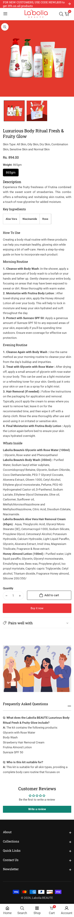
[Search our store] (62, 14)
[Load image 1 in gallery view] (14, 110)
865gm (12, 173)
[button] (37, 623)
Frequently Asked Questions (25, 704)
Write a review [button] (37, 809)
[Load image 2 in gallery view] (37, 110)
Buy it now (37, 608)
